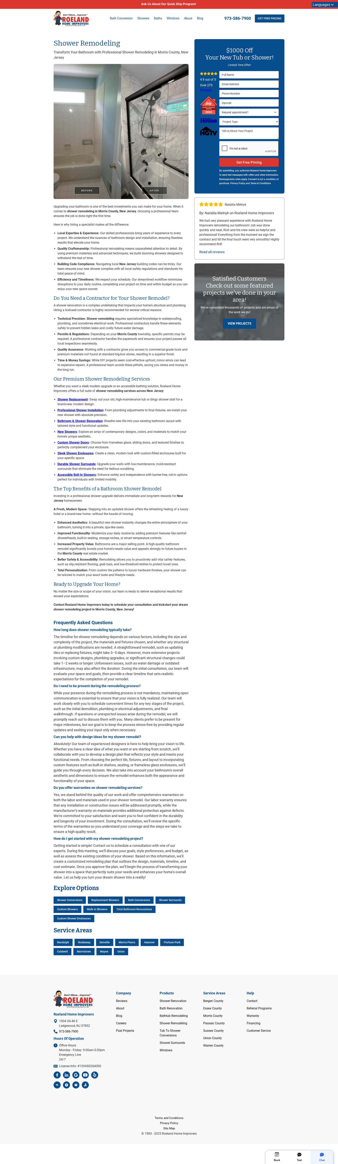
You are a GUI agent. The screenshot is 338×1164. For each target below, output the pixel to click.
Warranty (253, 1016)
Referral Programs (259, 1008)
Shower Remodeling (173, 1023)
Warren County (213, 1045)
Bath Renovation (171, 1008)
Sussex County (213, 1031)
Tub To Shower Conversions (170, 1033)
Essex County (212, 1008)
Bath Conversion (121, 18)
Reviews (205, 90)
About (188, 18)
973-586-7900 (237, 18)
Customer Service (259, 1031)
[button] (249, 112)
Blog (200, 18)
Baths (158, 18)
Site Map (169, 1128)
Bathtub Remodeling (174, 1016)
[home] (71, 18)
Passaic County (214, 1023)
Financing (253, 1023)
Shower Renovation (173, 1001)
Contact (252, 1001)
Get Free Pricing (269, 18)
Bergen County (213, 1001)
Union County (212, 1038)
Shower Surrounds (172, 1043)
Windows (166, 1050)
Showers (143, 18)
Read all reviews (212, 252)
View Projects (239, 323)
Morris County (213, 1016)
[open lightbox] (121, 131)
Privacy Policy (169, 1123)
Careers (121, 1023)
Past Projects (125, 1031)
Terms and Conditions (169, 1118)
